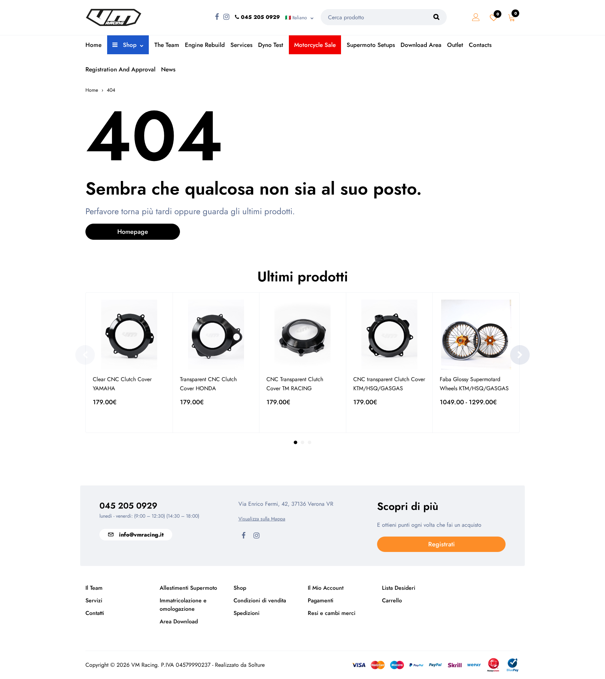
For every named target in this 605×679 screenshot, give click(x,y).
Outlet (455, 45)
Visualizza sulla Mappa (261, 518)
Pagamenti (320, 600)
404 (111, 89)
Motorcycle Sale (315, 45)
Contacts (480, 45)
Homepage (132, 231)
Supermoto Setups (371, 45)
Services (241, 45)
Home (93, 45)
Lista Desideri (398, 588)
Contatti (94, 613)
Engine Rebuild (205, 45)
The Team (166, 45)
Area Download (179, 621)
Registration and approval (120, 69)
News (168, 69)
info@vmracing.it (141, 535)
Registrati (441, 544)
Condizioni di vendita (260, 600)
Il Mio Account (325, 588)
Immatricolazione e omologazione (183, 604)
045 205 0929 (128, 505)
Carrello (392, 600)
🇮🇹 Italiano (296, 17)
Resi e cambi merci (331, 613)
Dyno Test (270, 45)
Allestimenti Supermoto (188, 588)
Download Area (421, 45)
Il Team (94, 588)
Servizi (93, 600)
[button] (85, 355)
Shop (129, 45)
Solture (256, 665)
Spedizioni (246, 613)
